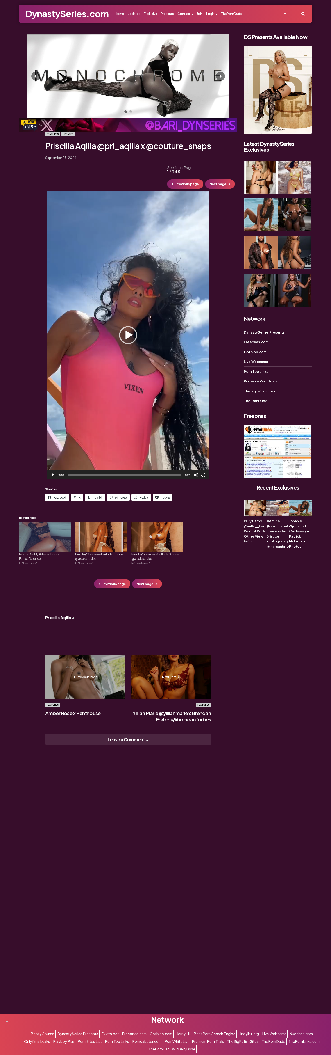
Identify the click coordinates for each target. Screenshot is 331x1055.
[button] (128, 335)
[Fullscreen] (203, 475)
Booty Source (42, 1033)
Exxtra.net (110, 1033)
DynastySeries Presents (264, 332)
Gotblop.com (255, 352)
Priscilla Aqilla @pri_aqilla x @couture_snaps (128, 146)
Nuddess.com (301, 1033)
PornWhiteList (177, 1041)
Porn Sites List (90, 1041)
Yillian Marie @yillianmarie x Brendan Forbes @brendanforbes (172, 716)
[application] (128, 335)
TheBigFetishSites (259, 391)
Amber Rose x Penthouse (72, 713)
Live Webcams (256, 361)
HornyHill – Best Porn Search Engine (205, 1033)
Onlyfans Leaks (37, 1041)
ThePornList (158, 1049)
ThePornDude (256, 401)
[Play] (53, 475)
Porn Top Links (256, 371)
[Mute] (196, 475)
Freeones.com (256, 342)
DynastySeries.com (67, 13)
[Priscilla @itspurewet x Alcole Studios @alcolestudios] (101, 537)
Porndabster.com (146, 1041)
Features (53, 134)
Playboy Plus (64, 1041)
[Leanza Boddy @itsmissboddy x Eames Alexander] (45, 537)
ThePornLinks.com (304, 1041)
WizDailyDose (183, 1049)
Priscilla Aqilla (59, 617)
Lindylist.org (248, 1033)
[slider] (124, 475)
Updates (68, 134)
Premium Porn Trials (260, 381)
